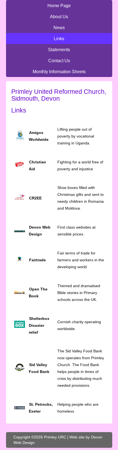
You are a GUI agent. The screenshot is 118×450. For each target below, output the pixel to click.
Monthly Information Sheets (59, 71)
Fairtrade (37, 260)
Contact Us (59, 60)
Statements (59, 49)
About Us (59, 16)
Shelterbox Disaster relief (39, 325)
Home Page (59, 5)
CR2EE (35, 198)
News (59, 27)
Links (59, 38)
